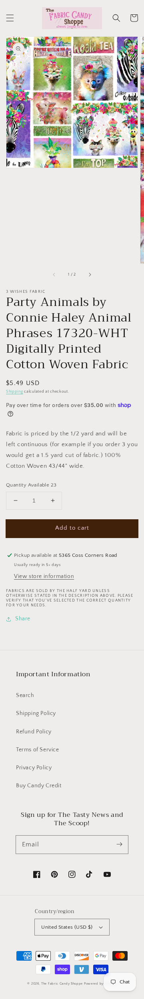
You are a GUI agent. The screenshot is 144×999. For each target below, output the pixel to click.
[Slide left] (54, 275)
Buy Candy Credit (39, 786)
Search (25, 695)
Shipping (14, 391)
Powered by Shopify (100, 983)
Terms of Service (37, 750)
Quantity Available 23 (31, 485)
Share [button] (22, 619)
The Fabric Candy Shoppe (62, 983)
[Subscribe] (119, 844)
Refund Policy (34, 732)
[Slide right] (89, 275)
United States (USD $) (66, 927)
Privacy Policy (34, 768)
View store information (44, 576)
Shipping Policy (36, 713)
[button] (10, 18)
